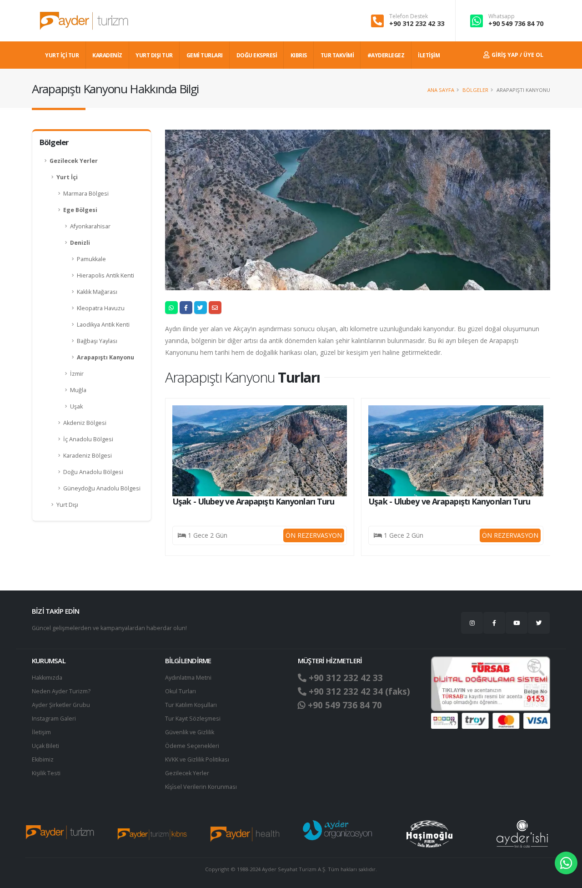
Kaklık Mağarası (97, 292)
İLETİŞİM (429, 55)
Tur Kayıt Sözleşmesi (193, 718)
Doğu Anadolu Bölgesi (93, 472)
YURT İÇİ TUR (62, 55)
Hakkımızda (47, 677)
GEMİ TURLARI (204, 55)
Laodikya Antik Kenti (103, 324)
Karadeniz (107, 55)
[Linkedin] (516, 623)
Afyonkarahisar (90, 226)
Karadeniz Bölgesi (87, 455)
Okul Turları (180, 691)
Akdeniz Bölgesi (84, 423)
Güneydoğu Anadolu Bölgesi (101, 488)
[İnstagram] (472, 623)
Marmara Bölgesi (86, 193)
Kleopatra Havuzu (101, 308)
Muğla (78, 390)
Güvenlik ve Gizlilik (189, 732)
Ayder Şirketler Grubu (61, 705)
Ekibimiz (43, 759)
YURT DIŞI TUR (154, 55)
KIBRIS (299, 55)
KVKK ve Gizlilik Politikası (197, 759)
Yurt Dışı (67, 505)
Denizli (80, 243)
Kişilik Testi (46, 773)
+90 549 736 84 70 (515, 23)
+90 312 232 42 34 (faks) (358, 691)
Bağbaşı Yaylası (97, 341)
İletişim (41, 732)
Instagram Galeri (54, 718)
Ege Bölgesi (80, 210)
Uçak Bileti (45, 746)
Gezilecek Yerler (74, 161)
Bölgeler (475, 89)
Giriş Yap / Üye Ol (516, 55)
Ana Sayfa (440, 89)
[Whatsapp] (566, 863)
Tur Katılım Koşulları (191, 705)
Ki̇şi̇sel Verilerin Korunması (201, 787)
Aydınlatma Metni (188, 677)
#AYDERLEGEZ (386, 55)
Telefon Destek (408, 16)
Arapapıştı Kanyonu (105, 357)
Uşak (76, 406)
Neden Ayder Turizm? (61, 691)
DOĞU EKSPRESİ (256, 55)
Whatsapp (501, 16)
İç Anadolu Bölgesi (88, 439)
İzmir (77, 374)
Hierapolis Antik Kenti (105, 275)
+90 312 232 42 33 (416, 23)
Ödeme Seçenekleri (192, 746)
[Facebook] (494, 623)
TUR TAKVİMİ (337, 55)
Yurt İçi (67, 177)
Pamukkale (91, 259)
